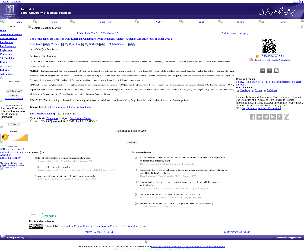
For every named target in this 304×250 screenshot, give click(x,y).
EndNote (255, 81)
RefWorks (241, 84)
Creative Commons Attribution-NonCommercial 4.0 (12, 166)
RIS (248, 81)
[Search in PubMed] (48, 45)
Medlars (266, 81)
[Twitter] (259, 117)
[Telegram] (266, 117)
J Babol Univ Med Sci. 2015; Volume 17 (97, 33)
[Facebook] (252, 117)
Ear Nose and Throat (80, 118)
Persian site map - (121, 249)
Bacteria (80, 107)
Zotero (258, 90)
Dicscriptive (52, 118)
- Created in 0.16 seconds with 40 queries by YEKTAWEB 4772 (166, 249)
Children (70, 107)
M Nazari (55, 44)
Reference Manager (291, 81)
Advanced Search (14, 98)
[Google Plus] (279, 117)
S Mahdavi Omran (116, 44)
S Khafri (93, 44)
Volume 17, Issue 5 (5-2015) (98, 232)
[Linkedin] (273, 117)
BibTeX (240, 81)
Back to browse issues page (235, 33)
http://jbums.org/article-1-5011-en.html (261, 108)
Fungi (88, 107)
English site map (135, 249)
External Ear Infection (53, 107)
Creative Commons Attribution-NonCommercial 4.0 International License (111, 226)
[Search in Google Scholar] (44, 45)
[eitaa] (286, 117)
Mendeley (245, 90)
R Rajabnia (74, 44)
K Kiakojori (36, 44)
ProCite (276, 81)
